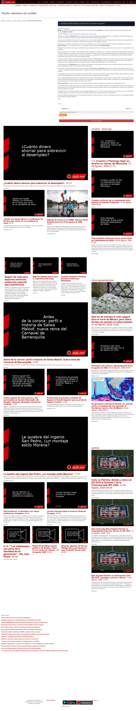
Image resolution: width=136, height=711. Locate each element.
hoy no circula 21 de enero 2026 (90, 5)
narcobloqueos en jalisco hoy (65, 5)
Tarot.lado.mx (95, 700)
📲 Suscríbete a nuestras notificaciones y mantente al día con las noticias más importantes (82, 23)
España (101, 5)
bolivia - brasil (53, 5)
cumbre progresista (43, 5)
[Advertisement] (46, 246)
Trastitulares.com (66, 706)
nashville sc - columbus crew (30, 5)
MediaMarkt (18, 5)
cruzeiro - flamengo (101, 128)
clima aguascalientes (102, 280)
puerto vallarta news (110, 5)
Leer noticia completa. (96, 121)
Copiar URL (63, 115)
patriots (95, 447)
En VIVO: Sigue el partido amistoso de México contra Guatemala (82, 34)
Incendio (118, 5)
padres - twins (77, 5)
